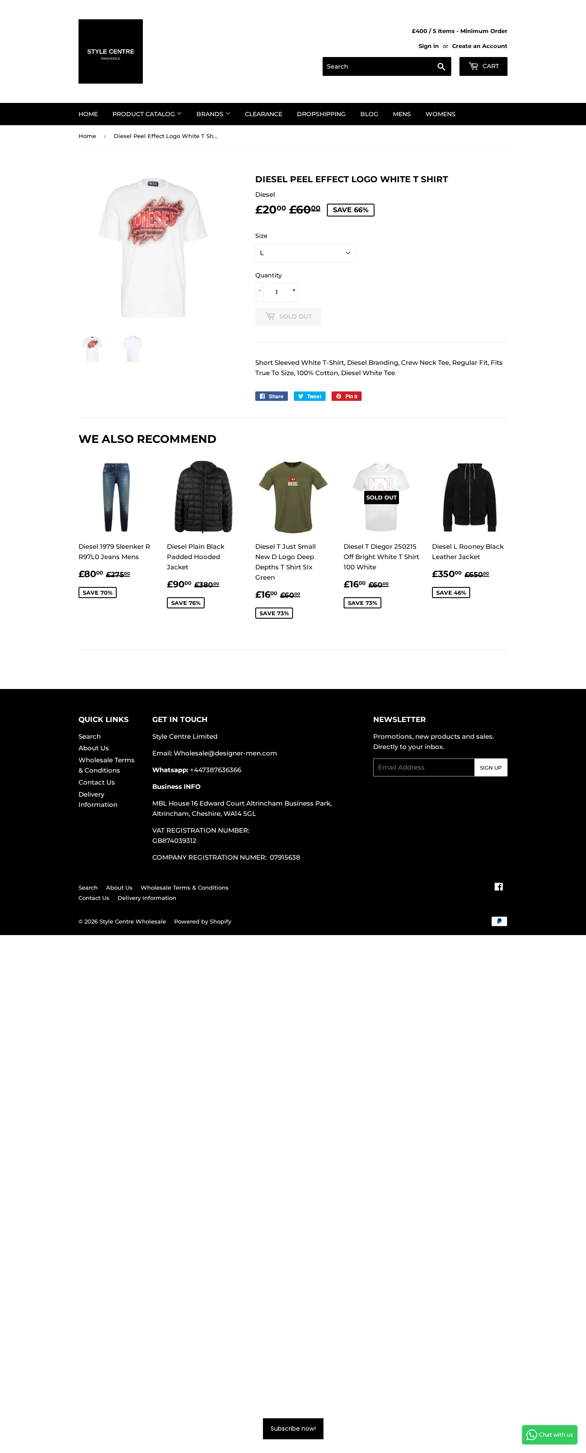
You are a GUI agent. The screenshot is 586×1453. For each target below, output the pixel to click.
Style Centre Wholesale (133, 921)
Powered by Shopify (202, 921)
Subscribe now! (293, 1428)
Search (90, 736)
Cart (490, 66)
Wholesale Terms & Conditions (185, 887)
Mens (402, 114)
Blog (369, 114)
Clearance (263, 114)
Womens (441, 114)
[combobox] (387, 66)
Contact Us (97, 782)
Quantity (268, 275)
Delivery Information (147, 897)
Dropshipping (321, 114)
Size (261, 236)
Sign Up (491, 767)
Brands (210, 114)
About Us (94, 748)
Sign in (429, 46)
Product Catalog (144, 114)
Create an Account (479, 46)
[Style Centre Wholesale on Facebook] (498, 888)
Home (88, 114)
